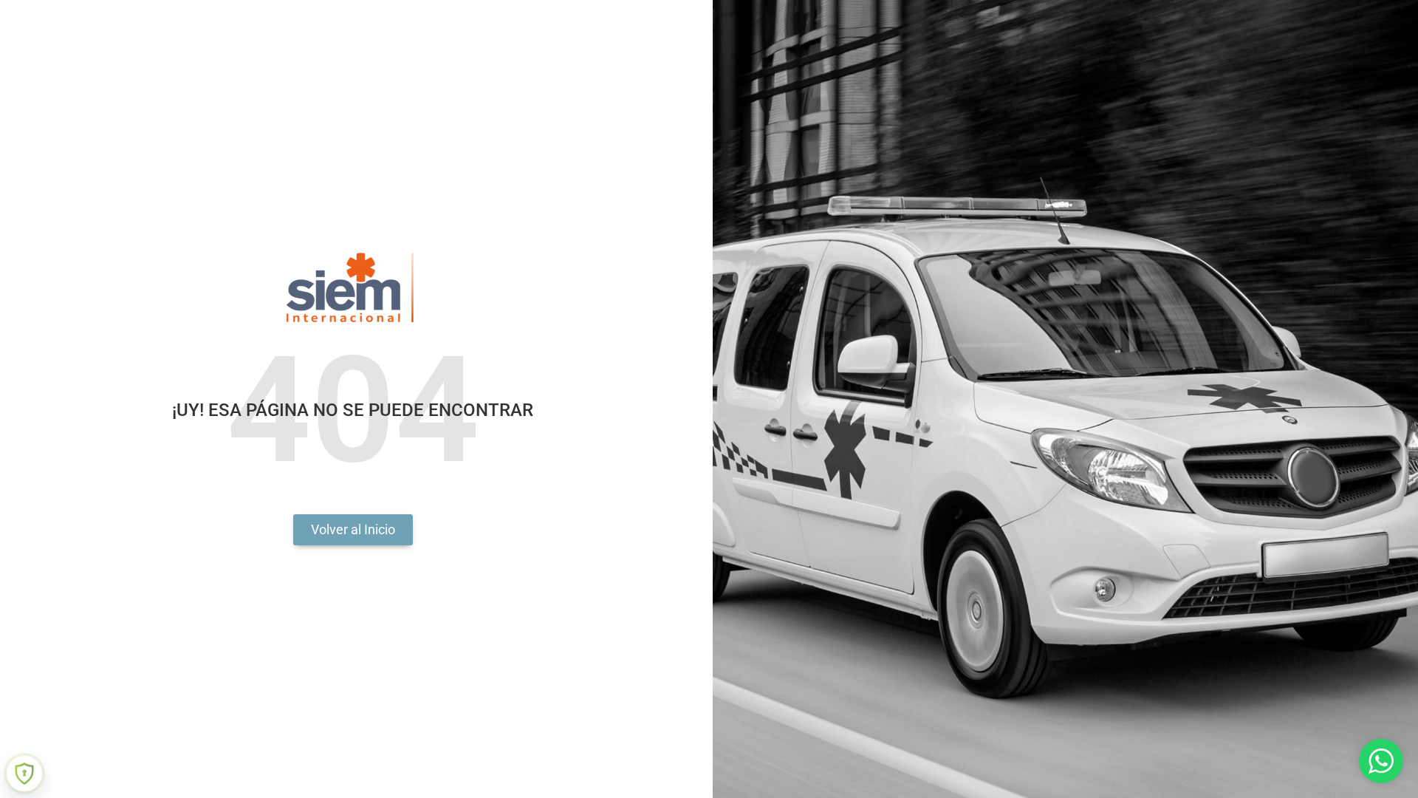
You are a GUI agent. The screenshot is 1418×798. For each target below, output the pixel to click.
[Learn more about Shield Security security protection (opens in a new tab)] (24, 773)
